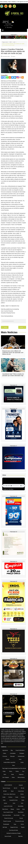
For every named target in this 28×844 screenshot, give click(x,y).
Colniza (22, 794)
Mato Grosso (5, 809)
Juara (14, 803)
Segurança (21, 774)
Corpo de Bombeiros (20, 750)
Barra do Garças (6, 788)
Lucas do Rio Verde (8, 806)
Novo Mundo (16, 815)
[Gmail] (20, 77)
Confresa (10, 797)
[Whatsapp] (7, 77)
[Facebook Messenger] (12, 77)
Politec (4, 771)
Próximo (21, 327)
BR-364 (5, 791)
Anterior (5, 327)
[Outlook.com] (15, 77)
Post (23, 771)
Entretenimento (21, 756)
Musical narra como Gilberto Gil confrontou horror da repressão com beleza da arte (12, 352)
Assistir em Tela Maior (8, 489)
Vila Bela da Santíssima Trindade (13, 833)
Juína (22, 803)
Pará (23, 815)
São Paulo (5, 827)
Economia (5, 756)
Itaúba (22, 800)
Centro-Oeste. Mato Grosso (9, 794)
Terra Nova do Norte (13, 830)
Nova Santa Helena (7, 815)
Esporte (7, 759)
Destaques (21, 753)
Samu (5, 774)
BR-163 (22, 788)
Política (17, 771)
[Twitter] (5, 77)
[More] (22, 77)
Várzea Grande (8, 836)
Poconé (21, 818)
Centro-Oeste (21, 791)
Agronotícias (5, 750)
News (13, 765)
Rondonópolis (6, 824)
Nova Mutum (21, 812)
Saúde (12, 774)
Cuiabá (16, 797)
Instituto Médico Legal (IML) (9, 762)
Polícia (10, 771)
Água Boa (20, 836)
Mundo (18, 809)
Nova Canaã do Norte (8, 812)
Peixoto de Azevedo (8, 818)
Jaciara (5, 803)
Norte (23, 809)
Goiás (4, 800)
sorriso (22, 824)
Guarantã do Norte (13, 800)
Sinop (15, 824)
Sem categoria (5, 777)
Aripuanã (21, 785)
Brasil (12, 791)
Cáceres (23, 797)
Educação (12, 756)
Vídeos (13, 777)
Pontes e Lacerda (7, 821)
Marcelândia (20, 806)
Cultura (13, 56)
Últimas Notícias (21, 777)
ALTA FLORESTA (8, 785)
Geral (20, 759)
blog (12, 750)
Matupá (12, 809)
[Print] (10, 77)
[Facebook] (2, 77)
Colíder (3, 797)
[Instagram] (17, 77)
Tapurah (22, 827)
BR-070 (15, 788)
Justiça (22, 762)
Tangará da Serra (14, 827)
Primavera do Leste (19, 821)
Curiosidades (13, 753)
